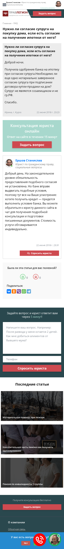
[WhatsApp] (24, 291)
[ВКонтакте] (9, 291)
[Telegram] (29, 291)
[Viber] (19, 291)
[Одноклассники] (14, 291)
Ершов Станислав (28, 160)
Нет (26, 543)
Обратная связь (16, 529)
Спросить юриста (47, 8)
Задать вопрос (47, 13)
